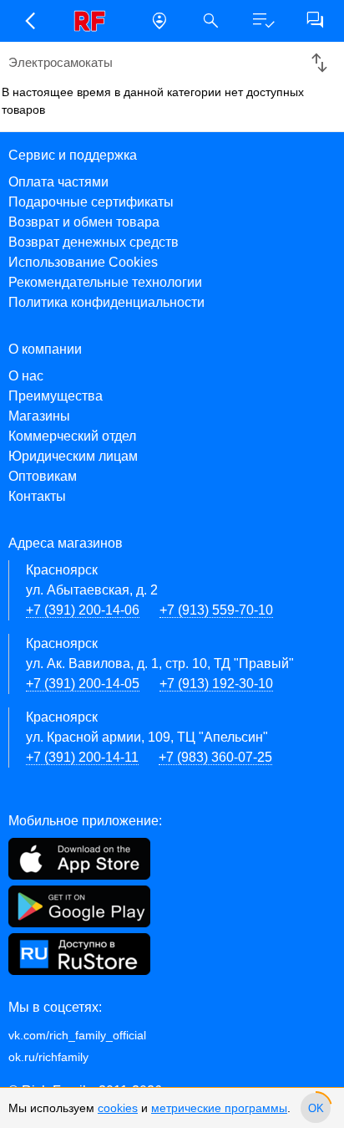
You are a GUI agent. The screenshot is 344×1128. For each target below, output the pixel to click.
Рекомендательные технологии (105, 282)
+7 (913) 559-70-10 (216, 610)
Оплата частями (58, 182)
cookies (118, 1108)
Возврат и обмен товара (83, 222)
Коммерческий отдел (72, 436)
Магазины (39, 416)
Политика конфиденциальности (106, 302)
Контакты (37, 496)
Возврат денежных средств (93, 242)
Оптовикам (42, 476)
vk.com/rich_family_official (77, 1035)
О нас (25, 376)
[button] (29, 21)
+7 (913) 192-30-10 (216, 683)
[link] (94, 21)
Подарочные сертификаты (91, 202)
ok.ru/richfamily (48, 1057)
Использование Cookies (83, 262)
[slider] (315, 1108)
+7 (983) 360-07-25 (215, 757)
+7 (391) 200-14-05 (82, 683)
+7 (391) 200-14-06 (82, 610)
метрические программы (219, 1108)
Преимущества (55, 396)
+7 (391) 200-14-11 (82, 757)
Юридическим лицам (73, 456)
